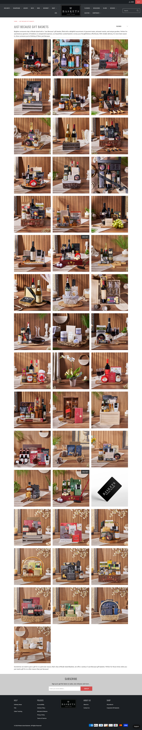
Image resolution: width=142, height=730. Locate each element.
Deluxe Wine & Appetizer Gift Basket (109, 136)
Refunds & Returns (42, 711)
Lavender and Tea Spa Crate (71, 331)
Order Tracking (18, 711)
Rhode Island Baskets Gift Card (109, 488)
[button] (8, 8)
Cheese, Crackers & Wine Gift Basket (32, 57)
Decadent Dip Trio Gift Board (109, 449)
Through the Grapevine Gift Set (71, 136)
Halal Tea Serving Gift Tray (32, 644)
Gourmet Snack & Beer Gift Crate (109, 410)
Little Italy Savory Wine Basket (109, 331)
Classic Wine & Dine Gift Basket (109, 96)
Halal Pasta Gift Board (109, 527)
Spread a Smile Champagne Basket (32, 136)
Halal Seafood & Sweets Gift (71, 527)
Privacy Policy (41, 715)
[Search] (137, 11)
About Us (86, 704)
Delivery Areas (18, 704)
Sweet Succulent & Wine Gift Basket (71, 292)
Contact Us (87, 708)
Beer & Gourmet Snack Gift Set (32, 449)
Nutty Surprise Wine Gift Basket (32, 253)
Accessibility (40, 704)
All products (110, 704)
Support (136, 726)
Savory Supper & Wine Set (32, 214)
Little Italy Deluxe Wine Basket (32, 410)
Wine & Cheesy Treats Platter (71, 214)
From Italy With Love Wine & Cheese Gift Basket (71, 96)
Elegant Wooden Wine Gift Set (32, 292)
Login (132, 2)
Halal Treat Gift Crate (32, 527)
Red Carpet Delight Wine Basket (109, 370)
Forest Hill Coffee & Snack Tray (71, 449)
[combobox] (131, 11)
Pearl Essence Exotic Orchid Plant (71, 370)
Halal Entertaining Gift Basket (32, 566)
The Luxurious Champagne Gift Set (109, 57)
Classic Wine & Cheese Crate (109, 292)
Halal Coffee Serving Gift (71, 605)
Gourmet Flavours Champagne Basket (109, 253)
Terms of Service (41, 718)
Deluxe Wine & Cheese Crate (109, 175)
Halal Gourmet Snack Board (71, 566)
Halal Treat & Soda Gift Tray (32, 605)
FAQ (15, 708)
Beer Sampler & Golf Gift (71, 488)
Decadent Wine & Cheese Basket (109, 214)
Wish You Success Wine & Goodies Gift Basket (32, 175)
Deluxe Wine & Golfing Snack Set (71, 253)
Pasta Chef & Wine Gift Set (32, 370)
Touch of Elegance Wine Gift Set (32, 96)
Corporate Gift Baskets (113, 708)
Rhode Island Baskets (24, 725)
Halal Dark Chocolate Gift (109, 605)
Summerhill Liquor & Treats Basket (71, 410)
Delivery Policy (41, 708)
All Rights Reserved (36, 725)
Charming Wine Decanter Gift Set (32, 331)
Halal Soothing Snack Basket (109, 566)
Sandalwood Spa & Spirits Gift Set (32, 488)
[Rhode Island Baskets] (71, 10)
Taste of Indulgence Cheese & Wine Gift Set (71, 175)
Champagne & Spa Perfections (71, 57)
